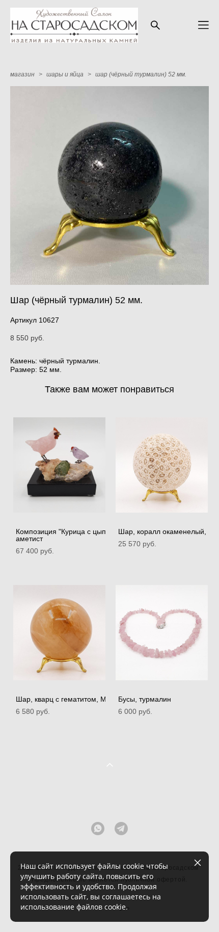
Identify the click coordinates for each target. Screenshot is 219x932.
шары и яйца (65, 74)
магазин (22, 74)
